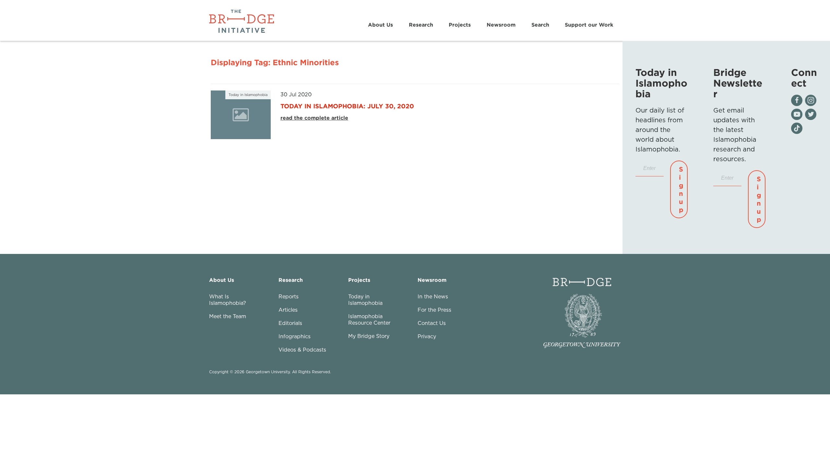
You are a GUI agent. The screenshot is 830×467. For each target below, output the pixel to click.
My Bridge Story (368, 336)
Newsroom (501, 25)
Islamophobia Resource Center (369, 319)
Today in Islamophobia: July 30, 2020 (347, 105)
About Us (380, 25)
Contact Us (432, 323)
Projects (460, 25)
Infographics (295, 336)
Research (421, 25)
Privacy (427, 336)
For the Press (434, 310)
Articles (288, 310)
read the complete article (314, 118)
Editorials (290, 323)
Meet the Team (227, 316)
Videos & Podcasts (302, 350)
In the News (433, 296)
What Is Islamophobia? (227, 299)
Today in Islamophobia (365, 299)
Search (540, 25)
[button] (679, 189)
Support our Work (589, 25)
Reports (289, 296)
